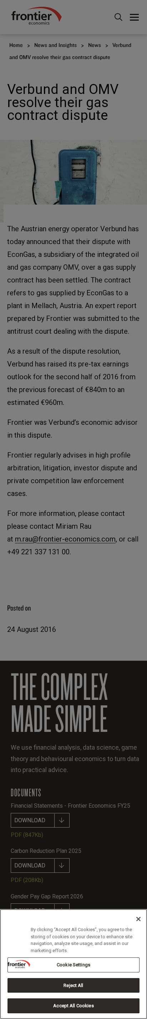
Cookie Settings (73, 964)
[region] (73, 964)
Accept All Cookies (73, 1005)
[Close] (138, 919)
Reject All (73, 985)
